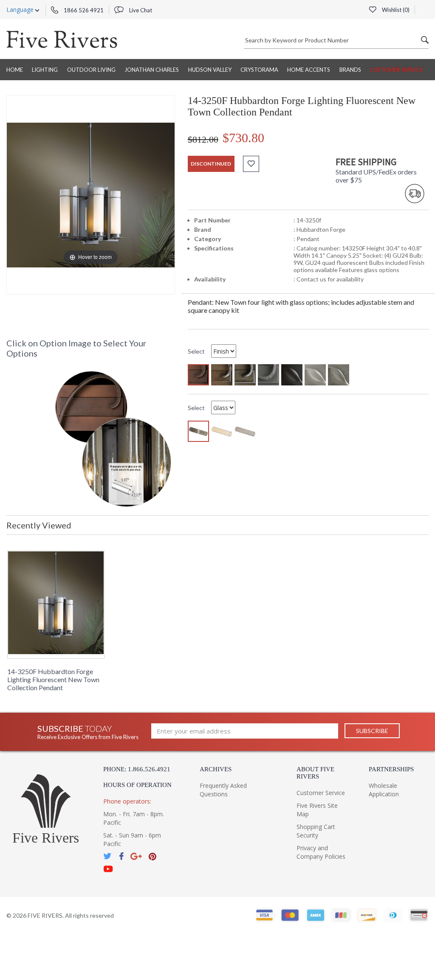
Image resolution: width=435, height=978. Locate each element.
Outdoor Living (91, 69)
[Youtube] (108, 869)
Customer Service (396, 69)
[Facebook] (121, 856)
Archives (216, 769)
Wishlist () (395, 9)
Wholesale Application (384, 789)
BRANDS (350, 69)
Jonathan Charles (151, 69)
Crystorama (259, 69)
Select (196, 351)
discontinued (211, 163)
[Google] (136, 856)
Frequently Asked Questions (223, 789)
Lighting (45, 69)
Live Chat (140, 10)
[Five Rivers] (61, 39)
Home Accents (308, 69)
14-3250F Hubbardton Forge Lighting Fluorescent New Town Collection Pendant (53, 679)
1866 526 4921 (83, 10)
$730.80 (243, 138)
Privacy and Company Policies (321, 852)
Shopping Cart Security (316, 831)
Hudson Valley (210, 69)
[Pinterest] (152, 856)
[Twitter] (108, 856)
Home (14, 69)
